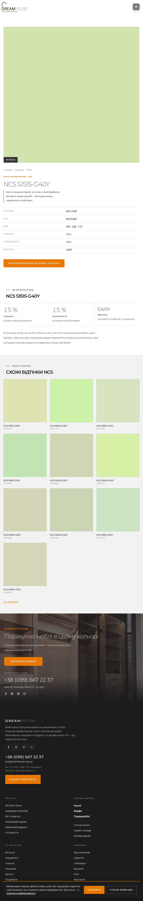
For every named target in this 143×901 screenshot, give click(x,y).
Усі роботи (11, 879)
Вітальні (10, 852)
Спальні (9, 863)
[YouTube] (24, 693)
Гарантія (79, 858)
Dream (20, 721)
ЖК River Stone (13, 805)
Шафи (78, 811)
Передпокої (11, 858)
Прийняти (94, 890)
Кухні (77, 805)
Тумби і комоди (82, 830)
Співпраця (80, 863)
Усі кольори (10, 602)
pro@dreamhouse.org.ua (19, 761)
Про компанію (82, 852)
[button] (136, 6)
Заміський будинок (16, 827)
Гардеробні (82, 816)
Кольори (19, 170)
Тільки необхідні (121, 890)
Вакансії (78, 868)
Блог (76, 874)
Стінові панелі (82, 825)
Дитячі (9, 874)
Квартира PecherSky (16, 811)
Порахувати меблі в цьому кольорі (34, 263)
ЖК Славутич (13, 816)
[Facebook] (5, 693)
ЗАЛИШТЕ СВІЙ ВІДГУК (23, 779)
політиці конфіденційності (21, 893)
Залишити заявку (23, 661)
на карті (40, 687)
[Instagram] (12, 693)
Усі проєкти (12, 832)
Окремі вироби (82, 836)
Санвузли (10, 868)
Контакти (79, 879)
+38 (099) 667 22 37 (28, 680)
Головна (7, 170)
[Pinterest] (18, 693)
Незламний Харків (15, 821)
